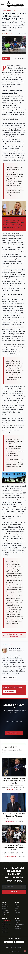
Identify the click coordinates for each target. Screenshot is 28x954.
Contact (4, 908)
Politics (16, 904)
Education (17, 912)
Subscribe (14, 891)
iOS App (17, 926)
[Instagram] (18, 951)
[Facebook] (12, 951)
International (5, 932)
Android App (18, 928)
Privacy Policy (5, 912)
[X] (10, 951)
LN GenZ (4, 930)
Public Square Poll (19, 924)
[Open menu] (2, 3)
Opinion (17, 906)
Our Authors (5, 906)
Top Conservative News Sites (6, 921)
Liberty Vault (5, 928)
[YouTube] (15, 951)
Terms (3, 914)
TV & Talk (17, 910)
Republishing (5, 910)
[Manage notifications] (25, 951)
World (16, 908)
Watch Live (4, 926)
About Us (4, 904)
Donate (17, 922)
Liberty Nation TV (6, 924)
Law (16, 914)
